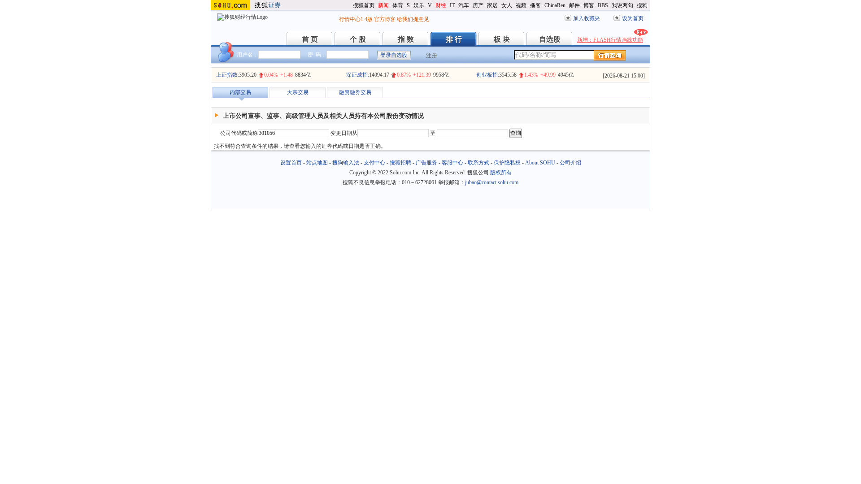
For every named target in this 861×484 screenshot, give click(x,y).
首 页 (310, 39)
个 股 (358, 39)
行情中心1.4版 (356, 19)
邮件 (574, 5)
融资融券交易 (355, 92)
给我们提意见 (413, 19)
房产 (478, 5)
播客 (535, 5)
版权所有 (501, 172)
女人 (506, 5)
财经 (440, 5)
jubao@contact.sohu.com (491, 182)
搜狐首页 (363, 5)
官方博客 (385, 19)
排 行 (454, 39)
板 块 (502, 39)
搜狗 (642, 5)
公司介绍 (570, 163)
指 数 (406, 39)
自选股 (550, 39)
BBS (603, 5)
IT (452, 5)
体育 (397, 5)
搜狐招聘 (400, 163)
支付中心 (374, 163)
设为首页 (633, 18)
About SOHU (540, 163)
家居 (492, 5)
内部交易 (240, 92)
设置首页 (291, 163)
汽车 (463, 5)
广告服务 (426, 163)
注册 (432, 55)
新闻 (383, 5)
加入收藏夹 (586, 18)
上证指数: (227, 75)
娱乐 (418, 5)
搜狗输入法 (345, 163)
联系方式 (478, 163)
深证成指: (357, 75)
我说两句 (622, 5)
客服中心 (452, 163)
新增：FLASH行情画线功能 (610, 40)
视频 (521, 5)
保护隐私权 (507, 163)
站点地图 (317, 163)
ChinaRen (554, 5)
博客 (588, 5)
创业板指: (487, 75)
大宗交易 (298, 92)
